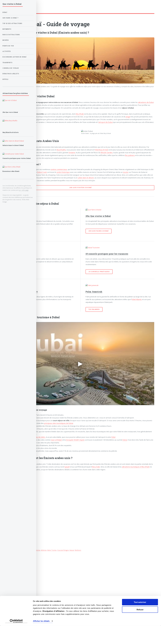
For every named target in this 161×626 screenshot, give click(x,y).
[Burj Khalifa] (41, 209)
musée (125, 172)
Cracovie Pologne (63, 550)
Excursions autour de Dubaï (14, 57)
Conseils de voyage (11, 68)
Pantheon (78, 550)
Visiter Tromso (51, 550)
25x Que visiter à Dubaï (98, 216)
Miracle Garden (107, 152)
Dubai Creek (42, 172)
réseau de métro (38, 437)
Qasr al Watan (56, 440)
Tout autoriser (140, 602)
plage (128, 117)
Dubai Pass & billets (11, 74)
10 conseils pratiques (99, 271)
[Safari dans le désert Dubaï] (41, 247)
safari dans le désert (86, 178)
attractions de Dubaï (146, 102)
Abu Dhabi (80, 114)
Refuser (140, 609)
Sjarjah (67, 467)
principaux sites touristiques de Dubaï (58, 423)
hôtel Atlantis (137, 299)
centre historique (63, 172)
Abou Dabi (96, 467)
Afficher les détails (41, 621)
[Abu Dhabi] (18, 167)
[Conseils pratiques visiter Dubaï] (18, 154)
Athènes (43, 550)
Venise (38, 550)
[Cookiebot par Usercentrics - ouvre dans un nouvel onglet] (16, 621)
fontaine (72, 152)
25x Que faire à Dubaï (99, 231)
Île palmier (94, 309)
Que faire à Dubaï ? (10, 18)
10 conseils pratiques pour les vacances (107, 253)
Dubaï (5, 12)
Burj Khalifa (61, 150)
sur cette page (24, 190)
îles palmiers (130, 155)
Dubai (125, 440)
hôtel (113, 437)
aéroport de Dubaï (105, 122)
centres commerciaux (59, 169)
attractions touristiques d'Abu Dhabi (135, 467)
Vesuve (71, 550)
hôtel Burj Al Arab (101, 150)
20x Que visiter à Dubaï (80, 187)
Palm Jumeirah (94, 291)
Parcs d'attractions (11, 34)
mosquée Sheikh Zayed (75, 440)
